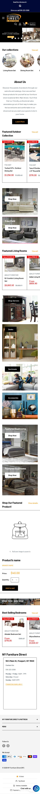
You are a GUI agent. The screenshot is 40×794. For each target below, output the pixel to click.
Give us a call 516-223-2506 (20, 10)
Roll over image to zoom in (21, 552)
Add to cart (10, 588)
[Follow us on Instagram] (8, 745)
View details (33, 503)
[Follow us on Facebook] (3, 745)
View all (35, 50)
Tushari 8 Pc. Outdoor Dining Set (13, 169)
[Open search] (15, 24)
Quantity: (5, 580)
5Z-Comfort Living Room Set (14, 279)
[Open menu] (3, 18)
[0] (24, 24)
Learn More (20, 121)
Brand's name (7, 565)
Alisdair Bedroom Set (13, 634)
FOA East (8, 165)
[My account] (20, 24)
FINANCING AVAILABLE (14, 684)
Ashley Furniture (11, 275)
